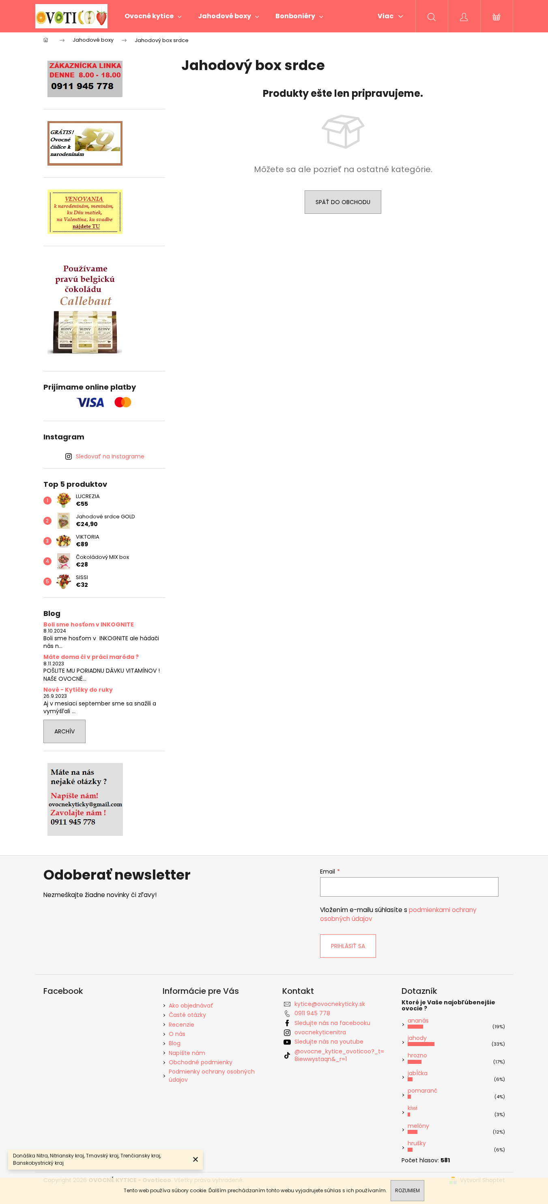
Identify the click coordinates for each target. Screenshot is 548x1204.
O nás (177, 1034)
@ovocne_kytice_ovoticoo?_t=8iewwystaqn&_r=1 (339, 1055)
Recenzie (181, 1025)
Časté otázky (187, 1015)
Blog (175, 1043)
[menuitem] (153, 16)
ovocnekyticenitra (320, 1032)
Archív (64, 731)
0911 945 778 (312, 1013)
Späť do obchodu (343, 202)
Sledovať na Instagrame (110, 456)
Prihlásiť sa (348, 946)
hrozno (417, 1055)
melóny (418, 1126)
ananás (418, 1020)
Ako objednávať (191, 1006)
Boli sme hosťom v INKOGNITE (88, 625)
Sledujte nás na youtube (328, 1042)
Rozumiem (407, 1190)
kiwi (412, 1108)
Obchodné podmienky (200, 1062)
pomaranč (422, 1091)
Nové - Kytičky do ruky (78, 690)
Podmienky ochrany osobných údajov (212, 1075)
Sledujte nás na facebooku (332, 1023)
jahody (417, 1038)
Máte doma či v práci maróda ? (91, 657)
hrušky (417, 1143)
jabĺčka (418, 1073)
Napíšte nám (187, 1053)
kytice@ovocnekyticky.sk (329, 1004)
